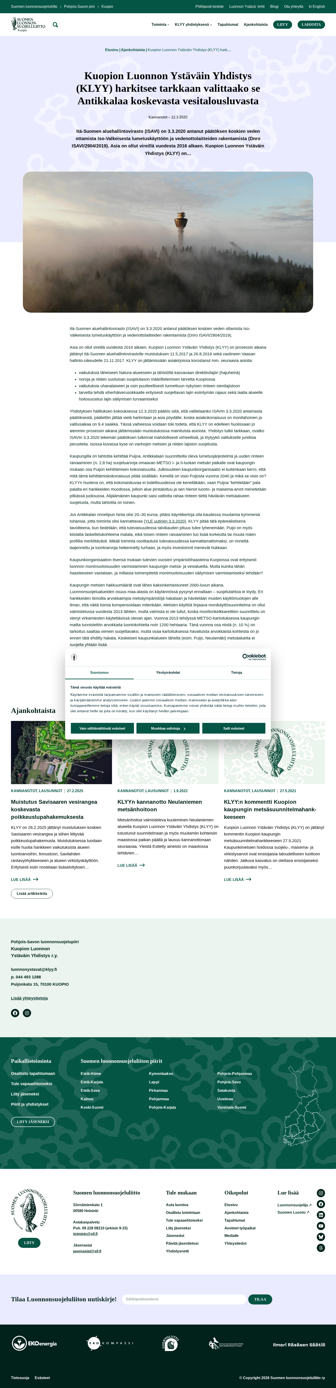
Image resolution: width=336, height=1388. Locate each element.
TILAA (260, 1299)
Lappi (154, 1082)
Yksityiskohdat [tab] (168, 672)
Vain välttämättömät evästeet (102, 728)
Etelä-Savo (90, 1090)
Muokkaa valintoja (165, 728)
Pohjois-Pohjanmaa (234, 1074)
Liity (282, 24)
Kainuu (87, 1099)
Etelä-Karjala (92, 1082)
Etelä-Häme (91, 1074)
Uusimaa (225, 1099)
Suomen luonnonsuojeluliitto (34, 6)
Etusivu (111, 50)
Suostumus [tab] (99, 672)
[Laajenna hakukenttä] (55, 24)
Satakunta (226, 1090)
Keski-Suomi (92, 1107)
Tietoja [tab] (236, 672)
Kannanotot (24, 791)
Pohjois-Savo (229, 1082)
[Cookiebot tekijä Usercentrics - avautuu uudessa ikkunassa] (246, 657)
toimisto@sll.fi (85, 1234)
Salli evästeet (233, 728)
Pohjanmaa (159, 1099)
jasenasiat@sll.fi (87, 1251)
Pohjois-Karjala (162, 1107)
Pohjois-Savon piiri (79, 6)
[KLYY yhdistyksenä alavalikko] (211, 25)
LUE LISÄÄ (21, 880)
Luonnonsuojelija (292, 1205)
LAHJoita (311, 24)
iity (29, 1243)
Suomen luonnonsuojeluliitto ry (297, 1378)
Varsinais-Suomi (231, 1107)
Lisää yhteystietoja (29, 998)
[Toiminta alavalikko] (168, 25)
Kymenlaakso (161, 1074)
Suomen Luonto (291, 1212)
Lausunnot (50, 791)
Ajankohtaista (133, 50)
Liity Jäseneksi (33, 1122)
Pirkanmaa (158, 1090)
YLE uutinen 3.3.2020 (165, 521)
